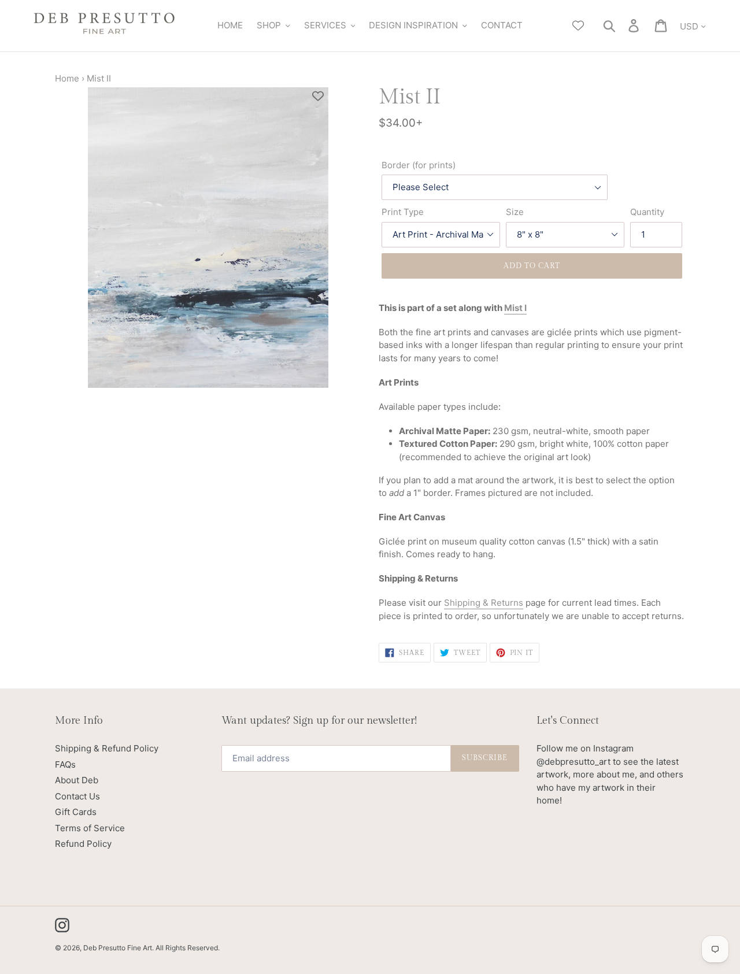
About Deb (76, 780)
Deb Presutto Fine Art (117, 947)
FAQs (65, 764)
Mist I (515, 307)
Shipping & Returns (483, 602)
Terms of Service (90, 828)
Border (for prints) (419, 165)
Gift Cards (76, 811)
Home (67, 78)
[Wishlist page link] (578, 25)
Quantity (647, 211)
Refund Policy (83, 843)
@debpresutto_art (573, 761)
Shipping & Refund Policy (106, 748)
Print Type (403, 211)
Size (515, 211)
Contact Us (77, 796)
